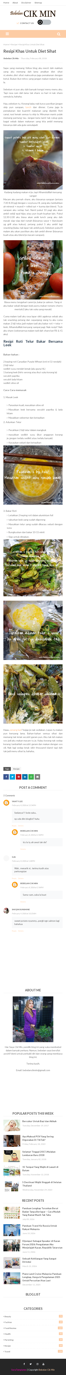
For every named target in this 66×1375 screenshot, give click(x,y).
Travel (33, 1351)
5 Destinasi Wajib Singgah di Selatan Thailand (41, 1184)
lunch (28, 107)
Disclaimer (26, 2)
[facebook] (24, 1364)
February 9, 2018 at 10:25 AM (24, 913)
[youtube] (43, 1364)
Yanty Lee (17, 801)
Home (6, 2)
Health (33, 1333)
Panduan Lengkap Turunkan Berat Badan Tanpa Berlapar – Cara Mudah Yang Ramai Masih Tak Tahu (41, 1211)
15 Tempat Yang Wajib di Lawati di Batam (40, 1169)
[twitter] (30, 1364)
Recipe (14, 44)
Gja (14, 857)
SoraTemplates (18, 1369)
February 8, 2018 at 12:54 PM (24, 805)
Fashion (33, 1322)
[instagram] (37, 1364)
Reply (14, 826)
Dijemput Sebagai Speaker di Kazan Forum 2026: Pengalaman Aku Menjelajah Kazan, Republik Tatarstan (42, 1244)
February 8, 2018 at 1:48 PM (23, 861)
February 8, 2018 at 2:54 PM (31, 835)
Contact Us (27, 23)
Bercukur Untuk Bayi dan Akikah (39, 1121)
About (15, 2)
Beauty (33, 1316)
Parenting (33, 1339)
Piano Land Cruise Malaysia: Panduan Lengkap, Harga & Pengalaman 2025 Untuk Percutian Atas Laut (41, 1277)
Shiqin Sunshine (21, 909)
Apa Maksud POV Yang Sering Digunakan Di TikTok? (38, 1138)
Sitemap (38, 2)
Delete (21, 826)
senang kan (16, 729)
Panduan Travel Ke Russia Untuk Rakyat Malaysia (39, 1227)
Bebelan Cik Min (11, 58)
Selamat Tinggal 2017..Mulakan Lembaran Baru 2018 (39, 1153)
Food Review (33, 1328)
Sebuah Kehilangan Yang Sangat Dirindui (39, 1260)
